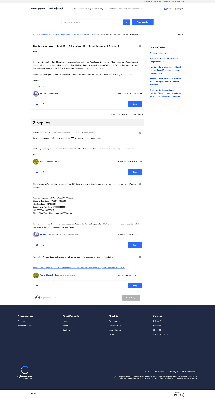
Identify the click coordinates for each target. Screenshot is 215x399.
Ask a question (143, 22)
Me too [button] (41, 86)
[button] (36, 104)
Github (156, 330)
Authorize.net (158, 371)
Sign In (181, 9)
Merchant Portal (25, 325)
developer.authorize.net (152, 1)
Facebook (157, 325)
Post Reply (130, 298)
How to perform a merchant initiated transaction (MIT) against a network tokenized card (165, 70)
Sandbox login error (158, 53)
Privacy (173, 371)
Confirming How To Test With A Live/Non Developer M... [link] (119, 34)
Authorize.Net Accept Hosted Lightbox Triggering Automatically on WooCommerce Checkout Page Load (165, 93)
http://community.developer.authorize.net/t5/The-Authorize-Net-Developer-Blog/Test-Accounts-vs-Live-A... (79, 267)
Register (21, 321)
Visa (144, 371)
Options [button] (180, 34)
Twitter (156, 321)
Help (169, 9)
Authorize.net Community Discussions (74, 34)
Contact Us (113, 325)
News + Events (115, 330)
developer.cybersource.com (173, 1)
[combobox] (95, 22)
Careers (112, 334)
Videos (65, 325)
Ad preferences (188, 371)
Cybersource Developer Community (38, 9)
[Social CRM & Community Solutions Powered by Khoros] (179, 394)
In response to (69, 234)
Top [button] (34, 393)
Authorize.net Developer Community (125, 9)
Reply (135, 104)
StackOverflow (159, 334)
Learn (65, 321)
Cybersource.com (116, 321)
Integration (94, 34)
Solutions (67, 330)
